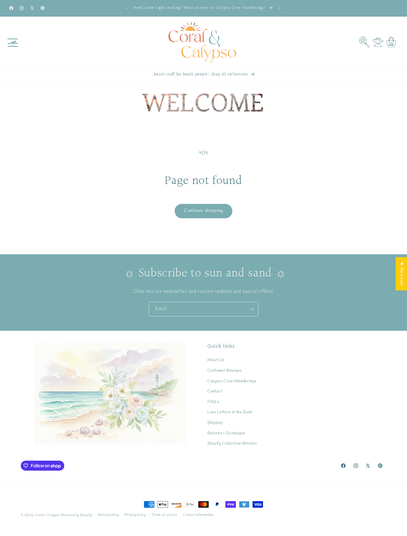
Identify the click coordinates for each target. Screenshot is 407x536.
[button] (12, 42)
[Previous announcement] (128, 8)
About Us (215, 360)
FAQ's (213, 402)
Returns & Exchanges (226, 433)
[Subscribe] (251, 309)
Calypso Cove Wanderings (231, 381)
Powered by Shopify (76, 515)
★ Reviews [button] (401, 273)
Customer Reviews (224, 370)
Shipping (215, 422)
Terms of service (164, 515)
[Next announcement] (279, 8)
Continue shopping (203, 211)
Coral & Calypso (47, 515)
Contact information (198, 515)
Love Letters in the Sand (229, 412)
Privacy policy (135, 515)
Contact (214, 391)
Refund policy (108, 515)
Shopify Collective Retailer (232, 443)
